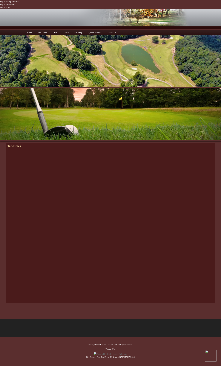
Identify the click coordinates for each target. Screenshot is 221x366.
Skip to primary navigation (9, 1)
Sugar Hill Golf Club (110, 17)
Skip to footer (5, 7)
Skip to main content (7, 4)
